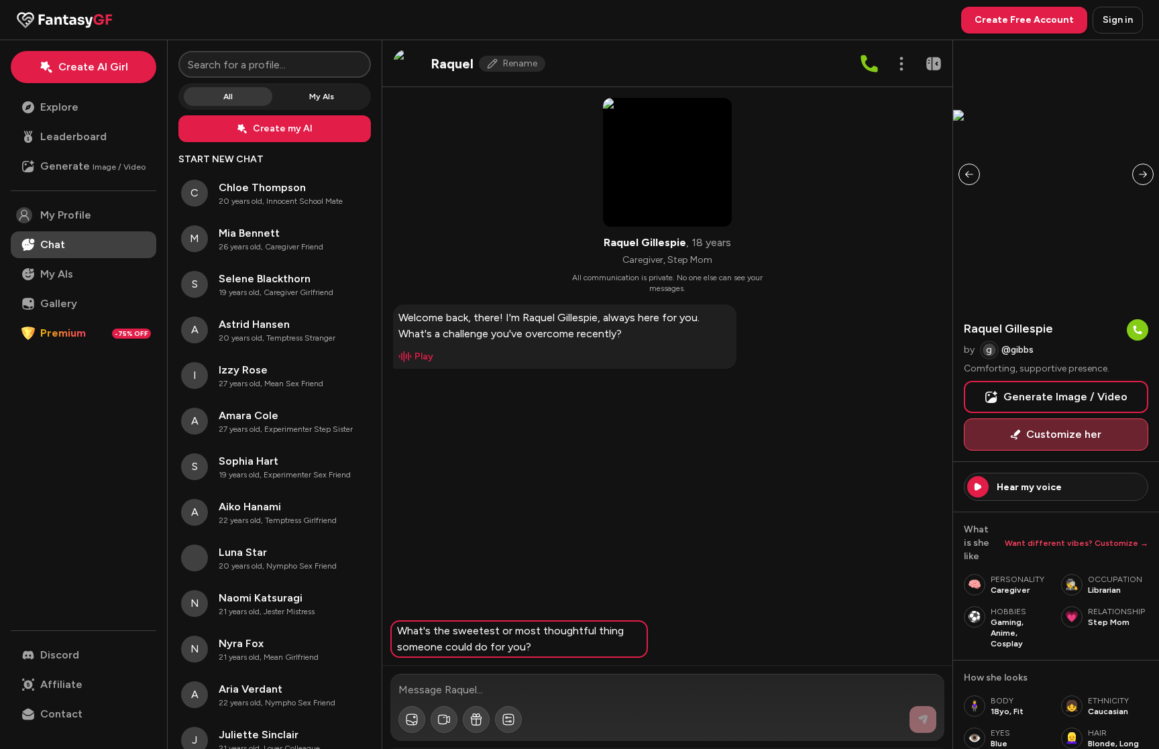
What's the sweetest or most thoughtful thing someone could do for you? (510, 638)
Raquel (452, 64)
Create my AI (283, 128)
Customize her (1063, 434)
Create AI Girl (93, 66)
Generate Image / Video (1065, 396)
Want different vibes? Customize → (1076, 543)
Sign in (1118, 19)
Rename (520, 63)
